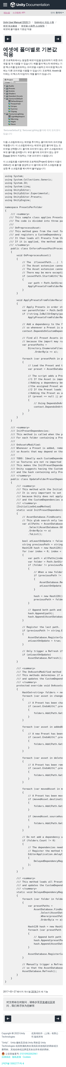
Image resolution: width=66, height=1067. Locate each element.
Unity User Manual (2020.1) (16, 22)
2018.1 (34, 991)
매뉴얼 (7, 12)
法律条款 (6, 1057)
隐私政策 (16, 1057)
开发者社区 (46, 1002)
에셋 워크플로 (10, 26)
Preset (6, 155)
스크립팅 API (19, 12)
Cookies (27, 1057)
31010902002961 (29, 1053)
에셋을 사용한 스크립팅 (33, 26)
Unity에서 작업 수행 (44, 22)
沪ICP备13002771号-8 (13, 1063)
